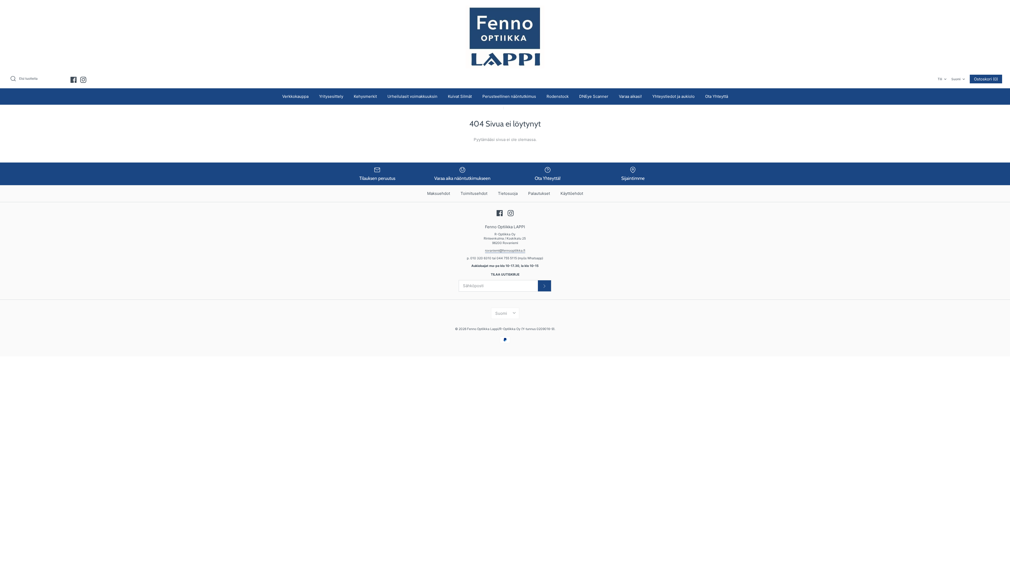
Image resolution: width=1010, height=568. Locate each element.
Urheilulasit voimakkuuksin (412, 96)
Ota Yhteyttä (716, 96)
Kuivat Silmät (460, 96)
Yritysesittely (331, 96)
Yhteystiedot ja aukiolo (673, 96)
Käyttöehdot (571, 193)
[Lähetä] (544, 285)
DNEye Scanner (593, 96)
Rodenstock (558, 96)
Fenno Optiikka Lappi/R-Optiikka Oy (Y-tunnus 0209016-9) (510, 329)
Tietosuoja (508, 193)
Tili (940, 79)
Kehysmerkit (365, 96)
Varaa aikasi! (630, 96)
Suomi (956, 79)
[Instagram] (83, 80)
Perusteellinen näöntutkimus (509, 96)
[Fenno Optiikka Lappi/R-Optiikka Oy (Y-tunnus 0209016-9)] (505, 36)
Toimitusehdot (474, 193)
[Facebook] (73, 80)
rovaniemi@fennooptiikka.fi (505, 250)
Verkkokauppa (295, 96)
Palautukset (539, 193)
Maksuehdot (438, 193)
